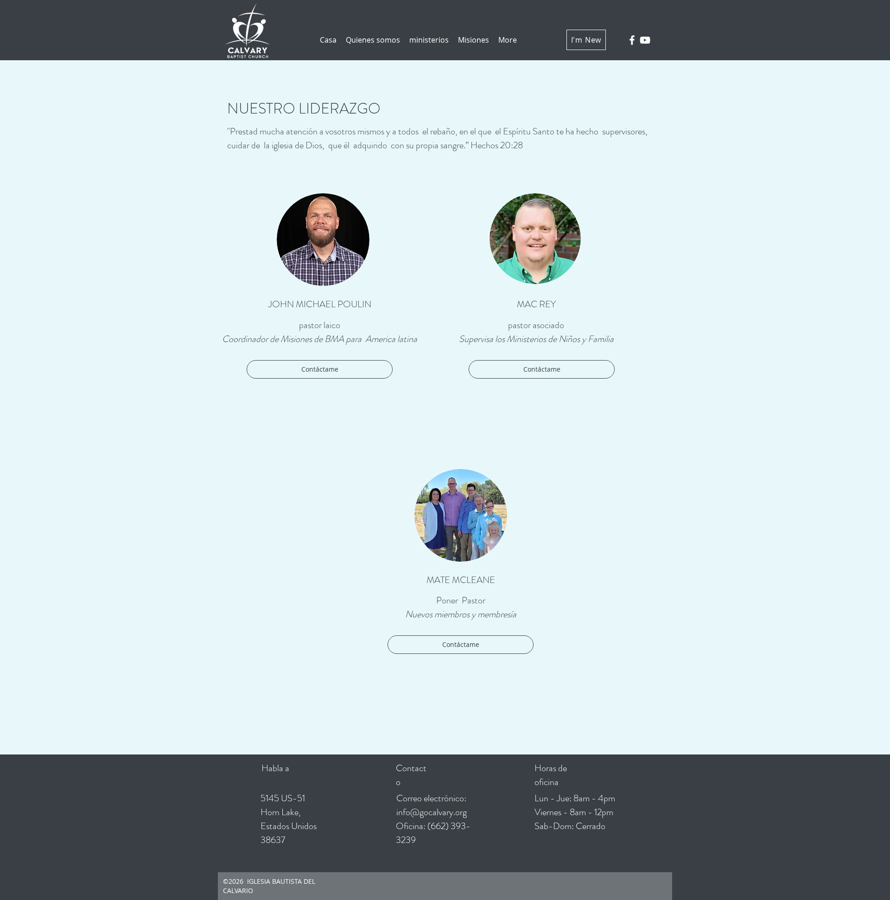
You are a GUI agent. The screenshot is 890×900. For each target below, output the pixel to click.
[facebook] (632, 40)
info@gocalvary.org (431, 812)
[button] (373, 40)
